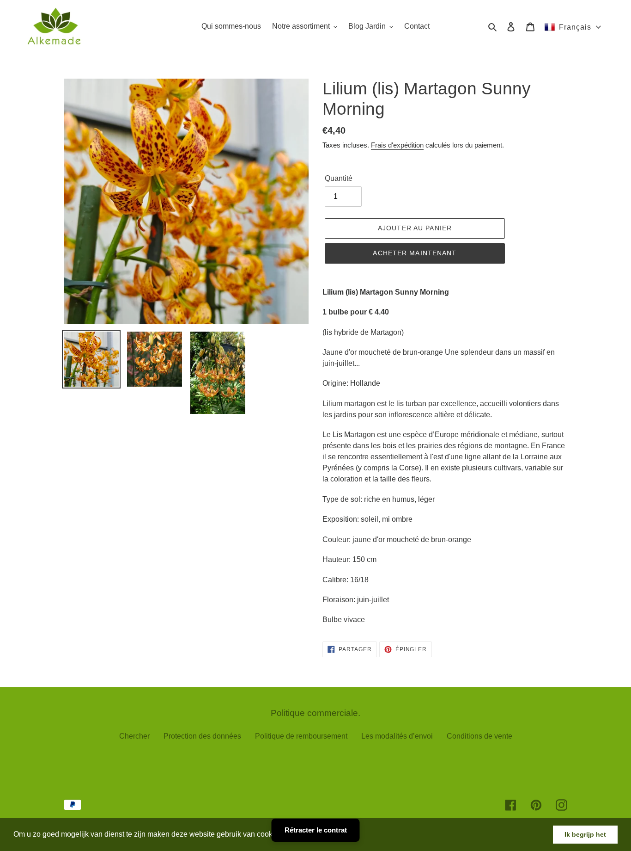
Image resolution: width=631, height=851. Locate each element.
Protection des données (202, 736)
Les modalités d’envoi (397, 736)
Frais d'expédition (397, 145)
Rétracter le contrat (316, 830)
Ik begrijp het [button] (585, 834)
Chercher (134, 736)
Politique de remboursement (301, 736)
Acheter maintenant (414, 253)
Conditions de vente (479, 736)
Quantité (338, 178)
